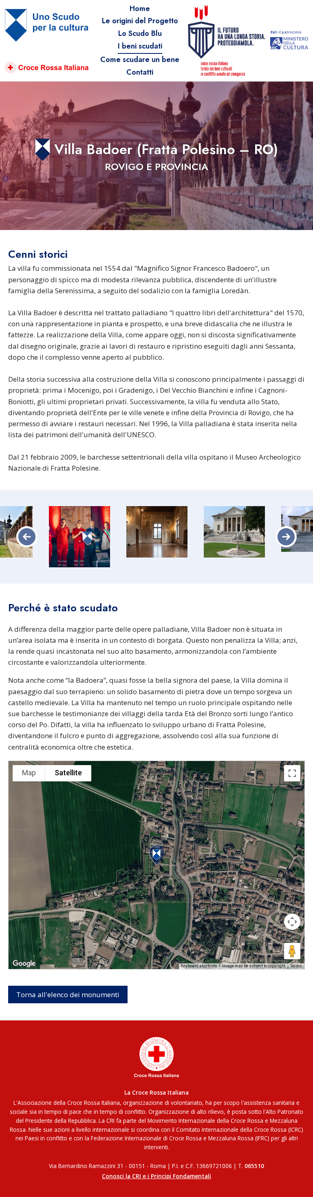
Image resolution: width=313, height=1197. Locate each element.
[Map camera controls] (292, 922)
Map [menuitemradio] (29, 772)
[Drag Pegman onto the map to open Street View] (292, 951)
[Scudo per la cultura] (46, 41)
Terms (296, 966)
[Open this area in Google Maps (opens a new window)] (24, 963)
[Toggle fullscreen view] (292, 773)
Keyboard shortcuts (199, 966)
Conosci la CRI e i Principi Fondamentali (156, 1176)
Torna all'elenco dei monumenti (67, 994)
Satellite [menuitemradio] (68, 772)
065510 (254, 1166)
